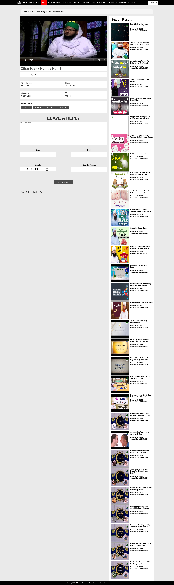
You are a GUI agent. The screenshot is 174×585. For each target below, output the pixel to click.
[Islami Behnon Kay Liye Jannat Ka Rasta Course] (120, 32)
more (132, 2)
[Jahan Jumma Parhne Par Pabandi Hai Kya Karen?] (120, 69)
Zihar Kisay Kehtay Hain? (56, 12)
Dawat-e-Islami (28, 12)
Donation (86, 2)
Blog (93, 2)
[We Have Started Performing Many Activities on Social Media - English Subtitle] (120, 292)
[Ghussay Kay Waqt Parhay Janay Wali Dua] (120, 440)
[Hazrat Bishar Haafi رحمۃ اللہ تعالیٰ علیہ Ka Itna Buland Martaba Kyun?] (120, 384)
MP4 (26, 108)
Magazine (100, 2)
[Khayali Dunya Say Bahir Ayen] (120, 310)
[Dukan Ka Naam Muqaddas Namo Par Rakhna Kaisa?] (120, 254)
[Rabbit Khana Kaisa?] (120, 162)
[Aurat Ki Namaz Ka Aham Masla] (120, 88)
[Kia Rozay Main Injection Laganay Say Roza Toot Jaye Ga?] (120, 421)
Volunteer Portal (67, 2)
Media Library (40, 12)
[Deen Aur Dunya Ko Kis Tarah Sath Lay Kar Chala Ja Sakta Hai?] (120, 403)
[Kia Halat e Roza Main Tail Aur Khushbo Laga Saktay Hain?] (120, 551)
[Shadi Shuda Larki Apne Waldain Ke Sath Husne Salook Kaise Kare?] (120, 143)
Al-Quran (31, 2)
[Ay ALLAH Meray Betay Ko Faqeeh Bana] (120, 329)
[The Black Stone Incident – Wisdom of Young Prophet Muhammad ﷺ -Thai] (120, 50)
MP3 (37, 108)
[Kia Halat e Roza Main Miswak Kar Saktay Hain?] (120, 496)
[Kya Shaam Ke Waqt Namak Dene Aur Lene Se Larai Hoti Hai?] (120, 180)
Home (25, 2)
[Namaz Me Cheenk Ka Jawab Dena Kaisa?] (120, 106)
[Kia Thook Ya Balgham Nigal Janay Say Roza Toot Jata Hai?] (120, 533)
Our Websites (123, 2)
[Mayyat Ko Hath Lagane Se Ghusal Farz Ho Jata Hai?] (120, 125)
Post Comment (64, 182)
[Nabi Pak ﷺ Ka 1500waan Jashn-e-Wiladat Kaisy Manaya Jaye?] (120, 217)
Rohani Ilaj (77, 2)
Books (38, 2)
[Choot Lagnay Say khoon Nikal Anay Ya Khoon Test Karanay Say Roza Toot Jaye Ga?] (120, 459)
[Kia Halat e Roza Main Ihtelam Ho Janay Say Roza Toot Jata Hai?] (120, 570)
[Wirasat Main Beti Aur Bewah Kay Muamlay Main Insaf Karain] (120, 366)
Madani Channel (53, 2)
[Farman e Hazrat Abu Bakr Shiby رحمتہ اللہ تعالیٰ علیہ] (120, 347)
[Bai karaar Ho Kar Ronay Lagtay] (120, 273)
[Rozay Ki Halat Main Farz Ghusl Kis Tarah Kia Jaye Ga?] (120, 514)
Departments (111, 2)
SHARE (61, 108)
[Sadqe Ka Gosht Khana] (120, 236)
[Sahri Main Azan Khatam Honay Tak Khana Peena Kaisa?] (120, 477)
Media (44, 2)
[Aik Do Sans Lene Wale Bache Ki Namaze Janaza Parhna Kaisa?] (120, 199)
